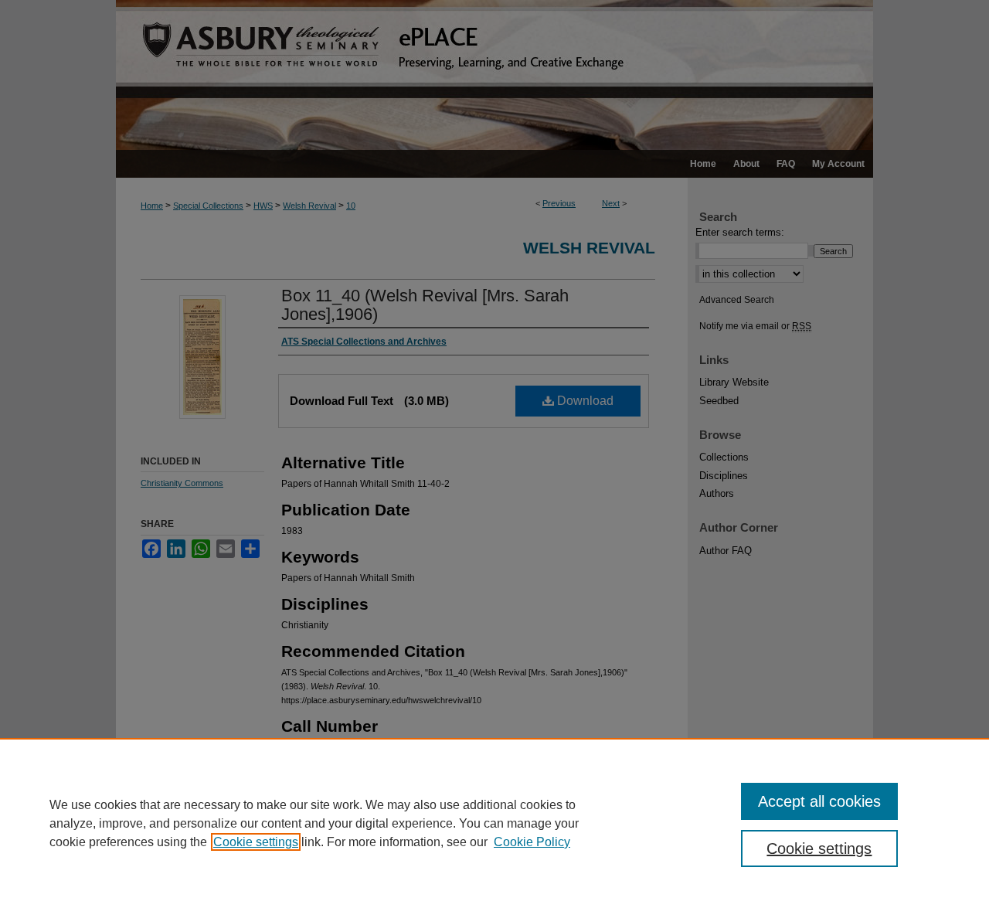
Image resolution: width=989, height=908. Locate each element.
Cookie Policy (532, 841)
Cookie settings (255, 841)
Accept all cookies (819, 801)
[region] (494, 823)
